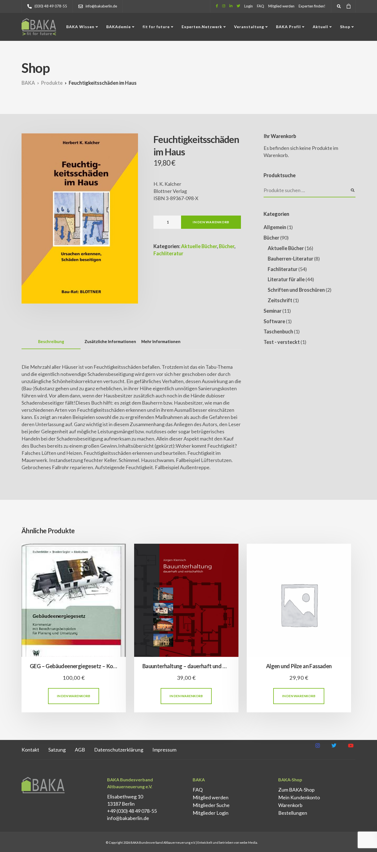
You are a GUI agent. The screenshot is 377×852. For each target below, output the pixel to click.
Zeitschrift (280, 300)
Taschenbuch (278, 331)
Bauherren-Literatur (290, 259)
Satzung (57, 750)
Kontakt (30, 750)
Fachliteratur (168, 253)
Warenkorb (290, 805)
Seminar (273, 311)
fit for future (156, 26)
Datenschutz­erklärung (118, 750)
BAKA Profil (288, 26)
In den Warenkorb (211, 222)
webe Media (248, 842)
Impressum (164, 750)
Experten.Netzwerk (202, 26)
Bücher (226, 246)
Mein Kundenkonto (299, 797)
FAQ (260, 6)
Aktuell (320, 26)
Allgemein (275, 227)
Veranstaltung (249, 26)
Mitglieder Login (211, 813)
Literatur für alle (286, 279)
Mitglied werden (281, 6)
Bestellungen (292, 813)
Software (274, 321)
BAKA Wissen (80, 26)
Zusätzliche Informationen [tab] (110, 341)
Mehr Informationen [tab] (160, 341)
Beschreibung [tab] (51, 341)
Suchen (352, 190)
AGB (80, 750)
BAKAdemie (118, 26)
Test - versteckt (282, 342)
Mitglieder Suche (211, 805)
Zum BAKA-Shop (296, 790)
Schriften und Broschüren (296, 290)
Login (248, 6)
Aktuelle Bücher (199, 246)
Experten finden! (312, 6)
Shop (345, 26)
